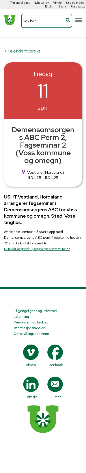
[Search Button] (68, 21)
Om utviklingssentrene (31, 333)
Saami (62, 6)
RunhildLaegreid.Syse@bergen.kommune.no (37, 249)
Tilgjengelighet (20, 3)
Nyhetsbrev (41, 3)
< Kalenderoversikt (22, 51)
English (49, 6)
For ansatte (78, 6)
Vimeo (57, 3)
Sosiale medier (76, 3)
